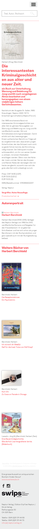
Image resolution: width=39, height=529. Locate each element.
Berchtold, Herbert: (10, 294)
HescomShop (5, 463)
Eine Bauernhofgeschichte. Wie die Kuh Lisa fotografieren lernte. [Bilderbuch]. (17, 441)
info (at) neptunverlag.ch (12, 523)
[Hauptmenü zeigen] (33, 4)
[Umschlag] (12, 58)
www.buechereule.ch (10, 479)
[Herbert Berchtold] (10, 212)
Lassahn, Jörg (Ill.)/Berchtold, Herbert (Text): (19, 436)
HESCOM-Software (17, 466)
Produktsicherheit (9, 196)
